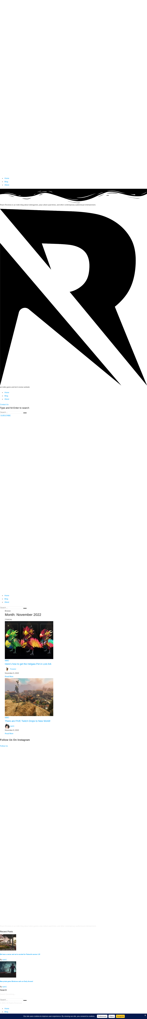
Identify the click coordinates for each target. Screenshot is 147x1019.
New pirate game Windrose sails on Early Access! (16, 981)
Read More (9, 676)
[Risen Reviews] (73, 88)
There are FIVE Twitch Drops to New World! (27, 721)
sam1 (12, 726)
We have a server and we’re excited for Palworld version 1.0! (20, 954)
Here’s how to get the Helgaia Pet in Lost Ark (28, 664)
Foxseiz (13, 669)
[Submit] (25, 1000)
